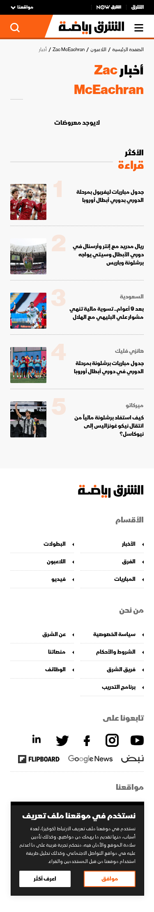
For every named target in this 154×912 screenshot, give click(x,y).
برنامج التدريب (119, 687)
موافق (109, 878)
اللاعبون (98, 50)
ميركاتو (135, 405)
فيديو (58, 579)
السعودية (132, 297)
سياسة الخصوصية (114, 634)
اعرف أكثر (45, 878)
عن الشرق (54, 634)
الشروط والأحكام (116, 652)
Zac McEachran (69, 50)
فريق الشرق (121, 669)
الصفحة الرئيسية (128, 50)
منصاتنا (57, 652)
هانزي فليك (129, 351)
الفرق (129, 561)
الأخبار (129, 544)
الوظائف (55, 669)
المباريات (125, 579)
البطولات (55, 544)
